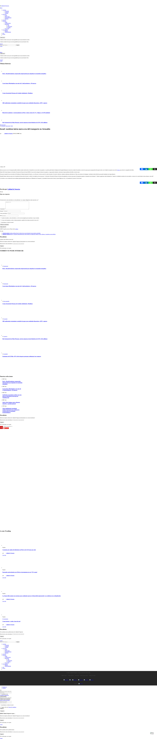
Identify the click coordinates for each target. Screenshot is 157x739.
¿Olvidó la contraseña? (4, 695)
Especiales (4, 21)
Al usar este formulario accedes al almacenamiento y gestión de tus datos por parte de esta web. (20, 220)
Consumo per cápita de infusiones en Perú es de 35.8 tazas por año (19, 549)
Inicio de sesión (3, 696)
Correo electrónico (4, 213)
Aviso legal (77, 675)
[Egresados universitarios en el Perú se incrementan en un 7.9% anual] (79, 562)
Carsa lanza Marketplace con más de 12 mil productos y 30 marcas (19, 83)
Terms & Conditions (12, 707)
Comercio (7, 12)
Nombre (2, 211)
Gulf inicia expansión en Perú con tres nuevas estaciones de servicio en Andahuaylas (11, 396)
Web (1, 215)
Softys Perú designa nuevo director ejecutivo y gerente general (11, 403)
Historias (6, 18)
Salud (6, 22)
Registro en (4, 686)
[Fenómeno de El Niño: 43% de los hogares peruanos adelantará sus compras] (79, 347)
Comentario (2, 208)
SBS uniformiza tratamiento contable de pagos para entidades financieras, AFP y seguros (24, 103)
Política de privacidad (84, 675)
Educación (7, 28)
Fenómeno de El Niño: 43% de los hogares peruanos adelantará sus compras (21, 356)
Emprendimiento (8, 17)
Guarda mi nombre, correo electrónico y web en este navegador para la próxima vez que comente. (20, 217)
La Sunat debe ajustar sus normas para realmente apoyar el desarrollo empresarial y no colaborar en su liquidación (31, 595)
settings (16, 229)
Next (5, 124)
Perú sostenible (5, 29)
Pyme (6, 15)
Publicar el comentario (4, 224)
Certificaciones (8, 23)
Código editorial (71, 675)
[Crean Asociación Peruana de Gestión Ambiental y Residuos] (79, 88)
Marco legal (7, 16)
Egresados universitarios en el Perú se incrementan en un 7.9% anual (19, 572)
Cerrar (1, 640)
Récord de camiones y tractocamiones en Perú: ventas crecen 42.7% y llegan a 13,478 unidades (26, 112)
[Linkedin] (146, 169)
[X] (155, 169)
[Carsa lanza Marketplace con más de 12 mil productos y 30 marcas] (79, 78)
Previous (1, 124)
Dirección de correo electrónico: (6, 243)
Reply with (3, 226)
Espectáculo (9, 26)
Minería (6, 30)
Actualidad (5, 354)
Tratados (6, 13)
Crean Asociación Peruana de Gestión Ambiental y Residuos (17, 93)
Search (18, 45)
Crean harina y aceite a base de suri (11, 621)
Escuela (3, 34)
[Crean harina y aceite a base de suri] (79, 609)
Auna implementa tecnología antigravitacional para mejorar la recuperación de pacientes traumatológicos (10, 410)
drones (118, 170)
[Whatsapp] (150, 169)
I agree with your (8, 707)
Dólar (3, 33)
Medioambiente (8, 32)
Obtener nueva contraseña (5, 699)
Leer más (4, 555)
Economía (7, 11)
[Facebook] (142, 169)
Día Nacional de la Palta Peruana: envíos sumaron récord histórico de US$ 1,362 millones (24, 122)
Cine (8, 25)
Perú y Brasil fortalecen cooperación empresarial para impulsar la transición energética (24, 73)
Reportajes (7, 24)
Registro (4, 688)
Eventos (8, 27)
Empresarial (4, 14)
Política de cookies (92, 675)
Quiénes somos (64, 675)
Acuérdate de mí (4, 694)
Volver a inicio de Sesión (5, 700)
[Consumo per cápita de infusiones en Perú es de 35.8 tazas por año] (79, 539)
